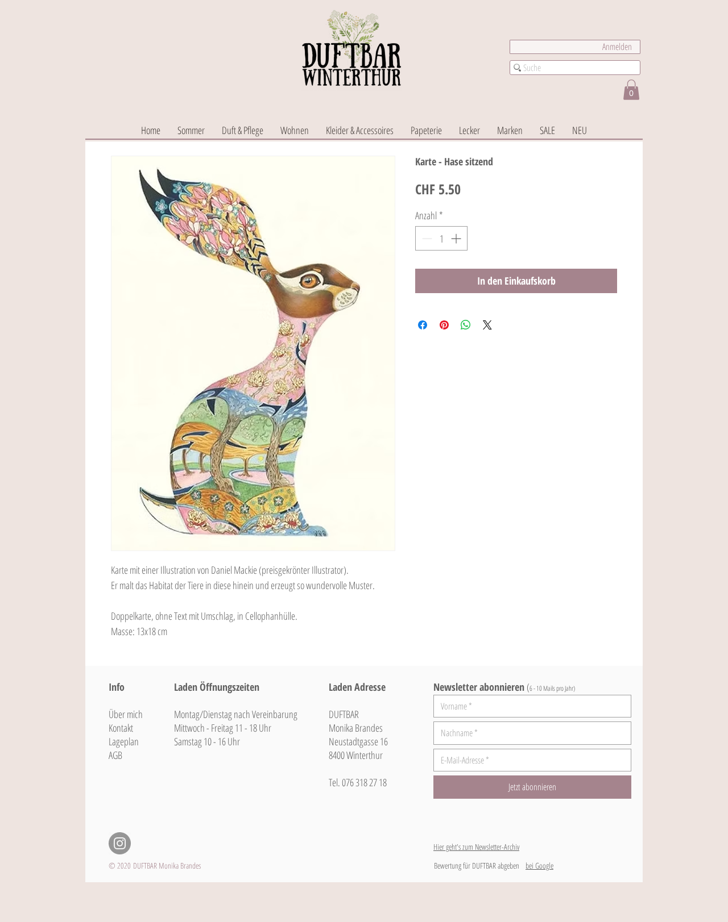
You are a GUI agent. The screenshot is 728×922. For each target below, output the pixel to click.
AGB (115, 755)
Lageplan (124, 741)
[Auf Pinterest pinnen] (444, 325)
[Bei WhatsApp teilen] (466, 325)
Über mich (126, 714)
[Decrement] (426, 238)
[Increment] (457, 238)
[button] (631, 90)
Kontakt (121, 728)
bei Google (539, 865)
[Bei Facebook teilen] (422, 325)
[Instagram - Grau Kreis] (120, 843)
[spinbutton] (441, 238)
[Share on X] (487, 325)
